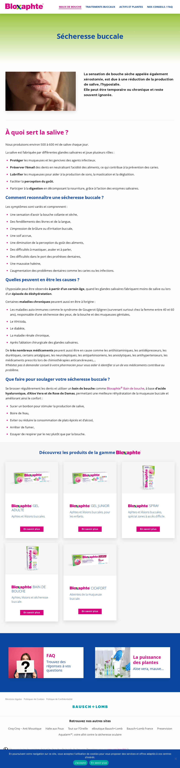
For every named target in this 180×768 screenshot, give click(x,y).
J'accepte (80, 762)
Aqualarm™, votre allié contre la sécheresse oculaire (90, 734)
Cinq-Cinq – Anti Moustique (24, 728)
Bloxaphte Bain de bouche (125, 388)
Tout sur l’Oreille (78, 728)
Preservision (164, 728)
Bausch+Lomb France (140, 728)
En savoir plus (99, 762)
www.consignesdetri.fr (118, 749)
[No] (175, 758)
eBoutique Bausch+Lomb (107, 728)
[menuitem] (70, 7)
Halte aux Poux (55, 728)
